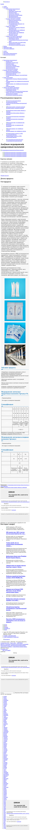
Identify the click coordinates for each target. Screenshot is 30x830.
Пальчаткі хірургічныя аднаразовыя (19, 644)
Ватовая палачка (13, 12)
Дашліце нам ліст (5, 175)
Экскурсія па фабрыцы (8, 48)
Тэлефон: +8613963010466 (9, 635)
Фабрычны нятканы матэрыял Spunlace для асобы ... (15, 599)
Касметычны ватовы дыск (15, 37)
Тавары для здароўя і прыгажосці (14, 36)
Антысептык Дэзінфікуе (6, 646)
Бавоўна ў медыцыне (6, 644)
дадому (5, 6)
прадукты (5, 7)
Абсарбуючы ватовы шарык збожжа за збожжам (15, 487)
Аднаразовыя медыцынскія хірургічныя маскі (17, 91)
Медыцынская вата (13, 16)
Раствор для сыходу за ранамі (13, 18)
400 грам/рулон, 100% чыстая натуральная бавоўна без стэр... (15, 532)
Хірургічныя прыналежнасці (13, 8)
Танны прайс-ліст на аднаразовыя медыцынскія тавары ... (14, 544)
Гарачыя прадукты (5, 643)
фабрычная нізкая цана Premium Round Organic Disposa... (16, 556)
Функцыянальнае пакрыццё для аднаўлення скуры (16, 24)
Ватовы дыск (12, 10)
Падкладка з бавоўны (14, 13)
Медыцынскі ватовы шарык (15, 15)
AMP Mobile (20, 643)
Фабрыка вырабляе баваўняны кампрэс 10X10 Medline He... (15, 576)
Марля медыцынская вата (15, 20)
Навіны (5, 46)
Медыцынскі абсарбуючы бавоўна (17, 45)
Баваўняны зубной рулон (15, 11)
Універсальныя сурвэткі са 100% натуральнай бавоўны (14, 136)
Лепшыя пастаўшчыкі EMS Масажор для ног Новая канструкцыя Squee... (14, 590)
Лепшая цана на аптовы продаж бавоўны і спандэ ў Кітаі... (16, 566)
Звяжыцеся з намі (7, 47)
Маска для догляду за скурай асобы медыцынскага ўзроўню (17, 43)
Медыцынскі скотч (13, 21)
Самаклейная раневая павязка (20, 646)
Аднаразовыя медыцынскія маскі (14, 140)
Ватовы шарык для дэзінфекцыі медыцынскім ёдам (16, 33)
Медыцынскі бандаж (14, 22)
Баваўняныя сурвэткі (14, 38)
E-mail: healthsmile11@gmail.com (10, 637)
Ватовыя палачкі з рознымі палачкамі (15, 108)
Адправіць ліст (4, 649)
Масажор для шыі (13, 35)
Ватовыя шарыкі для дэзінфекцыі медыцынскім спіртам (17, 30)
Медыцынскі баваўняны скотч (13, 72)
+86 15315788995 (6, 650)
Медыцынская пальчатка (15, 17)
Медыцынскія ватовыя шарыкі (18, 645)
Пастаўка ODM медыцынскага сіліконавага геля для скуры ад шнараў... (15, 620)
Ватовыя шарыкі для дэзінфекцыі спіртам (16, 131)
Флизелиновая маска (5, 645)
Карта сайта (13, 643)
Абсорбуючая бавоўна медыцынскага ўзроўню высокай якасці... (16, 608)
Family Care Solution (11, 26)
